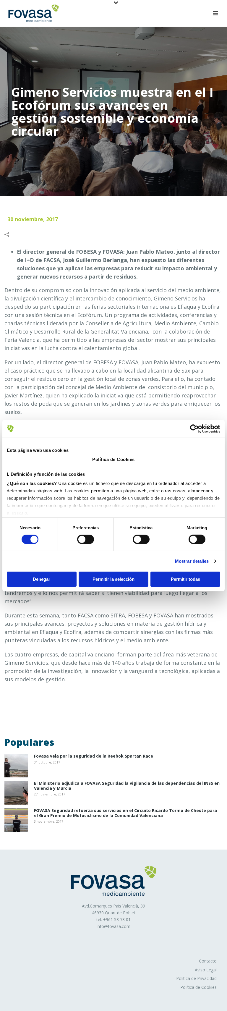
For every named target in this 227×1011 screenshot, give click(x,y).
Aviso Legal (206, 970)
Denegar (41, 579)
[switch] (85, 539)
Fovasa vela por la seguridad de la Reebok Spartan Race (93, 756)
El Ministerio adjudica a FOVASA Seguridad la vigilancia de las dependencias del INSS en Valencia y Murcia (127, 786)
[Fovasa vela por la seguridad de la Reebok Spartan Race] (16, 765)
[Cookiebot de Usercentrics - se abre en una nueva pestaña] (194, 428)
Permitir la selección (113, 579)
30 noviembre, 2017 (32, 219)
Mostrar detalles (192, 561)
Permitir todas (185, 579)
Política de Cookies (198, 987)
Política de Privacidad (196, 978)
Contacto (208, 961)
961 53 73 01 (118, 919)
